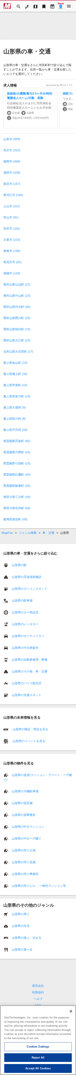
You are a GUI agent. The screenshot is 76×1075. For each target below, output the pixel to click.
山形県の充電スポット (26, 695)
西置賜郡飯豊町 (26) (16, 485)
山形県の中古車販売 (25, 647)
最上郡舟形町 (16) (15, 385)
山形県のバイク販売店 (26, 683)
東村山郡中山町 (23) (16, 295)
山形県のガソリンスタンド (29, 588)
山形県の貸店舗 (22, 803)
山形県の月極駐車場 (25, 791)
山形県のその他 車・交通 (29, 671)
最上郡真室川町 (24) (16, 396)
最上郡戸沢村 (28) (15, 429)
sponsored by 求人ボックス (59, 85)
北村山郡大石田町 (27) (18, 351)
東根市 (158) (11, 251)
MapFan (7, 532)
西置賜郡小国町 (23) (16, 463)
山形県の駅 (19, 565)
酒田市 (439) (11, 172)
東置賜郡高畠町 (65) (16, 441)
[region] (38, 1040)
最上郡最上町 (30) (15, 374)
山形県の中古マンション (28, 826)
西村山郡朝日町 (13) (16, 329)
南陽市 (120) (11, 273)
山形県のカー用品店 (25, 612)
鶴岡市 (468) (11, 161)
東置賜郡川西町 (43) (16, 452)
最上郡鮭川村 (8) (14, 418)
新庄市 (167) (11, 183)
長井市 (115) (11, 228)
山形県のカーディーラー (28, 636)
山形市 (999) (11, 139)
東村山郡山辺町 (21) (16, 284)
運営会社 (38, 985)
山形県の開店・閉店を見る (30, 729)
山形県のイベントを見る (28, 740)
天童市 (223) (11, 239)
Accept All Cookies (37, 1068)
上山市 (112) (11, 206)
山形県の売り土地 (23, 850)
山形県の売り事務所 (25, 874)
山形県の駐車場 (22, 600)
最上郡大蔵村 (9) (14, 407)
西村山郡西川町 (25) (16, 318)
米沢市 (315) (11, 150)
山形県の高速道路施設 (26, 577)
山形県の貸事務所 (23, 815)
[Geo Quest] (61, 6)
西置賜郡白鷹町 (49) (16, 474)
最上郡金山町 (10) (15, 362)
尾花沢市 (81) (12, 262)
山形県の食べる (22, 949)
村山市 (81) (11, 217)
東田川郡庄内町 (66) (16, 508)
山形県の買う (21, 914)
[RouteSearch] (27, 6)
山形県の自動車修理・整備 (29, 659)
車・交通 (48, 532)
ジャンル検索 (28, 532)
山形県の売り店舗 (23, 862)
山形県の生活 (21, 926)
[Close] (71, 1011)
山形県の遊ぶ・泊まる (26, 937)
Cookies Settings (38, 1046)
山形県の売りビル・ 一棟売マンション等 (39, 885)
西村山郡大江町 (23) (16, 340)
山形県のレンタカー (25, 624)
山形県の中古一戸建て (26, 838)
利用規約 (38, 992)
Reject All (38, 1057)
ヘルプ (38, 999)
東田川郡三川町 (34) (16, 497)
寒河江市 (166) (13, 195)
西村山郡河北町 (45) (16, 306)
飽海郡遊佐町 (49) (15, 519)
